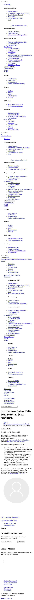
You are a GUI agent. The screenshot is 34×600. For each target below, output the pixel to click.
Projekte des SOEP (13, 115)
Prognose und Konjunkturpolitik (17, 42)
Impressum (7, 589)
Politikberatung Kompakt (15, 60)
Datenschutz (7, 590)
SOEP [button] (6, 71)
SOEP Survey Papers (14, 65)
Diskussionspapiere (13, 58)
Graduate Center (12, 124)
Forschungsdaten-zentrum (15, 106)
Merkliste (12, 275)
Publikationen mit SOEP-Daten (17, 116)
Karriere (10, 126)
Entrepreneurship (13, 33)
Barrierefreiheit (8, 587)
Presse (6, 70)
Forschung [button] (7, 4)
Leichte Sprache (9, 403)
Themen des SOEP (13, 113)
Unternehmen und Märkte (15, 18)
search (2, 1)
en (1, 134)
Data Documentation (14, 61)
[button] (4, 1)
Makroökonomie (12, 11)
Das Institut (11, 121)
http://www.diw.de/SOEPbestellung (19, 440)
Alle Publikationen (10, 66)
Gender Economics (13, 31)
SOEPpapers (11, 63)
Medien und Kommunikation (16, 83)
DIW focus (11, 53)
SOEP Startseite (12, 79)
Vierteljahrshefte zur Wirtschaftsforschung (20, 55)
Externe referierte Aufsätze (15, 56)
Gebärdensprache (9, 402)
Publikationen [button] (8, 47)
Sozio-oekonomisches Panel (19, 25)
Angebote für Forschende (15, 104)
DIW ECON (8, 584)
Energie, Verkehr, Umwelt (15, 15)
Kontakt (10, 97)
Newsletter (4, 545)
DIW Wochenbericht (14, 48)
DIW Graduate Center (10, 582)
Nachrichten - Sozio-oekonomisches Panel (16, 424)
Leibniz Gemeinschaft (10, 581)
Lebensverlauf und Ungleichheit (17, 35)
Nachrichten (11, 80)
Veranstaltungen (9, 68)
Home (6, 422)
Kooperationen (12, 118)
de (8, 257)
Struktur (10, 91)
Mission (10, 92)
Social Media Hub (13, 129)
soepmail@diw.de (9, 525)
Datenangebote (12, 45)
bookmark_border (6, 136)
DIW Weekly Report (14, 50)
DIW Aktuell (11, 52)
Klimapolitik (11, 16)
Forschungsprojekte (13, 43)
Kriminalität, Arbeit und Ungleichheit (18, 13)
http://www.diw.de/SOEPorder (16, 441)
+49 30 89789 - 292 (10, 523)
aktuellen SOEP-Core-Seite (17, 474)
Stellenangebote (12, 95)
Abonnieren (21, 541)
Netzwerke (11, 123)
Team (9, 94)
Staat (9, 20)
